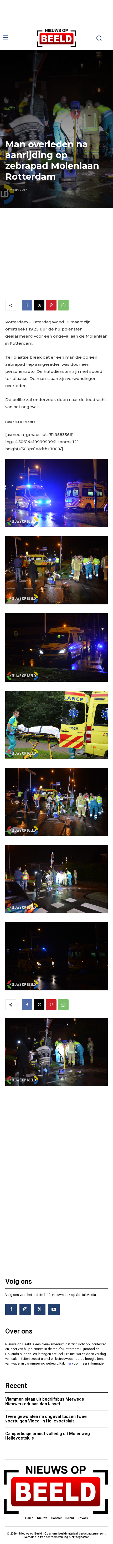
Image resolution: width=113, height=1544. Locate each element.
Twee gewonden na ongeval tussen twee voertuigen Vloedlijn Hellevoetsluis (46, 1419)
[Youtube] (54, 1309)
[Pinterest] (51, 305)
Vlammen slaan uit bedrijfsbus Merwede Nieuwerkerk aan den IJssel (44, 1401)
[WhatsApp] (63, 305)
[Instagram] (25, 1309)
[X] (39, 305)
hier (68, 1363)
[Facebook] (27, 305)
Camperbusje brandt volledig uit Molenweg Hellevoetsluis (47, 1436)
